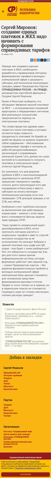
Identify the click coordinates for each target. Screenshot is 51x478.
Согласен (25, 474)
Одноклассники (10, 389)
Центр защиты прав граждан (17, 434)
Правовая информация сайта (28, 468)
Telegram (8, 378)
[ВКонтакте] (31, 60)
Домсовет (8, 447)
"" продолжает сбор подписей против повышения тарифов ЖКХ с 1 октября (25, 343)
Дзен (6, 381)
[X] (41, 60)
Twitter (7, 384)
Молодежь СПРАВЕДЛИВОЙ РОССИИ (16, 438)
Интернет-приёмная (13, 375)
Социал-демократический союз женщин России (18, 443)
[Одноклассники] (35, 60)
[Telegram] (48, 60)
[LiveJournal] (45, 60)
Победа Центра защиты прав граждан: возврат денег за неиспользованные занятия (23, 334)
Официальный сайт (12, 373)
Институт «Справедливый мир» (18, 431)
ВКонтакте (8, 386)
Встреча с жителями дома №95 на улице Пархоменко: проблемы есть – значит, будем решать (24, 316)
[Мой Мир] (38, 60)
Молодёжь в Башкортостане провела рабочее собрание (23, 325)
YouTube (7, 416)
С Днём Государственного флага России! (24, 309)
